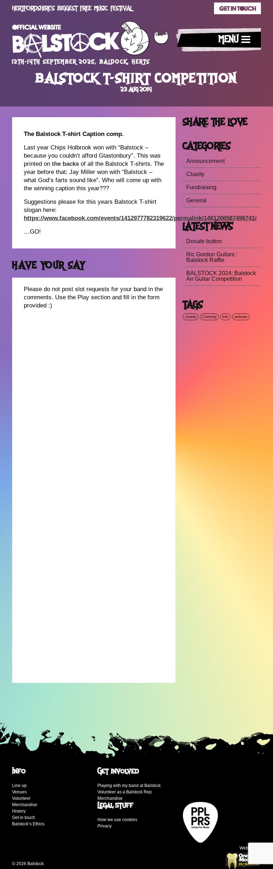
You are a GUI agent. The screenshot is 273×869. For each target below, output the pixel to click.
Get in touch (23, 817)
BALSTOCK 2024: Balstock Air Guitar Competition (221, 276)
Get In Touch (237, 8)
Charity (195, 174)
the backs (65, 163)
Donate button (204, 241)
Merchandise (24, 804)
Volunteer (21, 798)
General (196, 200)
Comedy (209, 317)
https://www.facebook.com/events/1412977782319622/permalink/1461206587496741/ (140, 218)
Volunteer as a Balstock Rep (124, 791)
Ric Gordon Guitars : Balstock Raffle (211, 257)
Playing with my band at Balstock (129, 785)
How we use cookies (117, 819)
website (240, 317)
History (19, 811)
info (226, 317)
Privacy (104, 826)
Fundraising (201, 187)
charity (191, 317)
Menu (229, 39)
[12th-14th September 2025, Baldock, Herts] (90, 41)
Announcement (205, 161)
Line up (19, 785)
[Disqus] (94, 403)
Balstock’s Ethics (28, 823)
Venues (19, 791)
